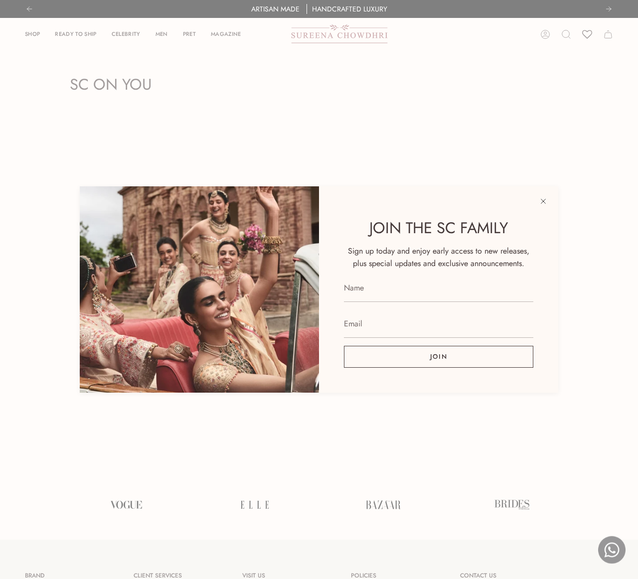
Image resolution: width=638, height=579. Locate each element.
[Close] (543, 201)
